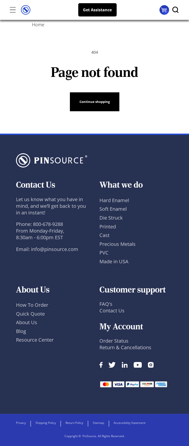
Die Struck (111, 217)
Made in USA (113, 261)
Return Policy (74, 423)
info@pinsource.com (54, 249)
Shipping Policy (45, 423)
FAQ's (105, 304)
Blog (21, 331)
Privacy (21, 423)
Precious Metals (117, 244)
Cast (104, 235)
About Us (26, 322)
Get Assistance (97, 10)
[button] (11, 10)
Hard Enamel (114, 200)
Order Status (113, 340)
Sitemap (98, 423)
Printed (107, 226)
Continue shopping (94, 101)
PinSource (89, 436)
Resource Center (35, 339)
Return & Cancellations (125, 347)
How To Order (32, 305)
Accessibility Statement (129, 423)
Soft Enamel (113, 209)
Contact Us (112, 310)
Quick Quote (30, 313)
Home (38, 25)
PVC (104, 252)
